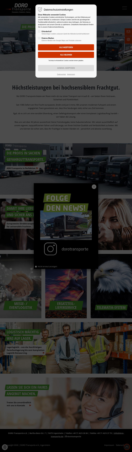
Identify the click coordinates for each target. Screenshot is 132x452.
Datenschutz (61, 74)
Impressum (71, 74)
